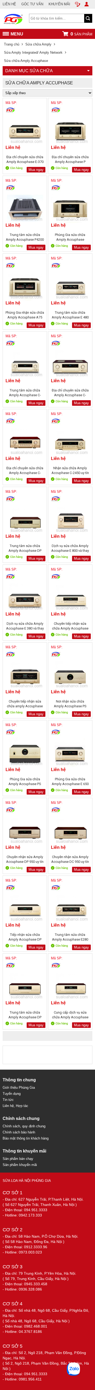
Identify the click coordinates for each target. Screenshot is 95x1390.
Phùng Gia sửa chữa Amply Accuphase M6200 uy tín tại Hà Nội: (70, 237)
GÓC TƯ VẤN (32, 4)
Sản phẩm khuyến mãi (20, 1165)
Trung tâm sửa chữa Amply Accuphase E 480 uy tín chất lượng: (70, 315)
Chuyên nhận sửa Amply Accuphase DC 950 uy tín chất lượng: (70, 859)
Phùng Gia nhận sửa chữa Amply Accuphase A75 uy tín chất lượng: (25, 315)
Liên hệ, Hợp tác (15, 1106)
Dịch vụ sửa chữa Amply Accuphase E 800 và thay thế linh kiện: (70, 548)
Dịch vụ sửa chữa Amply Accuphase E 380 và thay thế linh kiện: (25, 626)
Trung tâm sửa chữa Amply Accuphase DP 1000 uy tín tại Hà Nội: (24, 1014)
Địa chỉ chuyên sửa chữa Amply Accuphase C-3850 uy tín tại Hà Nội (70, 392)
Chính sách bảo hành (19, 1132)
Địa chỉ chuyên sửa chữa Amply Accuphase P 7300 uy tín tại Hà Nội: (70, 159)
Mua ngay (36, 170)
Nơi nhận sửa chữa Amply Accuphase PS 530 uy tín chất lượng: (70, 703)
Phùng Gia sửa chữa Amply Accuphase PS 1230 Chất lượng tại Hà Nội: (25, 781)
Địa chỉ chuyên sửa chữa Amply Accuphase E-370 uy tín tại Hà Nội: (25, 159)
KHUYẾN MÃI (59, 4)
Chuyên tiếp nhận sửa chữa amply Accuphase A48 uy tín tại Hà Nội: (25, 703)
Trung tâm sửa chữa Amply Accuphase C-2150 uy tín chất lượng (24, 392)
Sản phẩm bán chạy (18, 1159)
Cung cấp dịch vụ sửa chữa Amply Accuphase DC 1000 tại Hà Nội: (70, 1014)
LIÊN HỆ (9, 4)
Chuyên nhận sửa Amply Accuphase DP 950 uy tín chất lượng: (25, 859)
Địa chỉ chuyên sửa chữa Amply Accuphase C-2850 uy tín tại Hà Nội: (24, 470)
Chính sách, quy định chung (24, 1126)
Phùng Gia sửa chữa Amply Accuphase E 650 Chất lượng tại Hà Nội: (70, 781)
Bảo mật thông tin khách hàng (26, 1138)
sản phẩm (81, 34)
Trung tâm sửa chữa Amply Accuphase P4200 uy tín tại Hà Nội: (25, 237)
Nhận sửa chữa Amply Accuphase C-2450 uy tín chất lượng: (70, 470)
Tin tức (8, 1100)
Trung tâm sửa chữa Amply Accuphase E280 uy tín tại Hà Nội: (70, 937)
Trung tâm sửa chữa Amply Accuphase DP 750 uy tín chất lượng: (24, 548)
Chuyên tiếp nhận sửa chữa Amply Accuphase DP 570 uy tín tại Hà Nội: (70, 626)
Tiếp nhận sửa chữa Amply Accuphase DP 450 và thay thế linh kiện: (25, 937)
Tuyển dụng (12, 1094)
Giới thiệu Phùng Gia (19, 1088)
